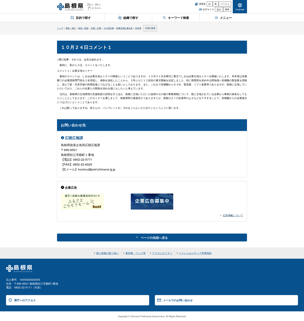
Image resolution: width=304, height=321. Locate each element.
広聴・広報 (96, 28)
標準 (227, 9)
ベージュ (225, 3)
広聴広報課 (150, 28)
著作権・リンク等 (135, 253)
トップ (60, 28)
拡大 (219, 9)
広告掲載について (233, 215)
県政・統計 (71, 28)
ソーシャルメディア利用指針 (195, 253)
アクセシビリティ (162, 253)
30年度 (138, 28)
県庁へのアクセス (25, 300)
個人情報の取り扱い (107, 253)
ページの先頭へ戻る (154, 237)
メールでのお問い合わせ (178, 300)
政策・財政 (83, 28)
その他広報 (109, 28)
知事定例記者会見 (124, 28)
